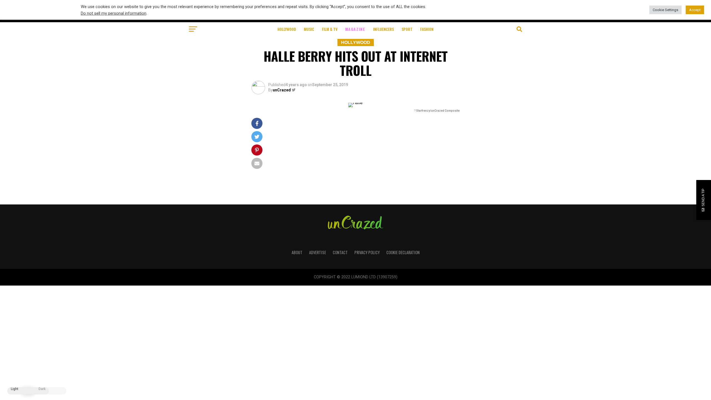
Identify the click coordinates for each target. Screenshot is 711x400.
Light (14, 389)
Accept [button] (695, 10)
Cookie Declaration (403, 252)
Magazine (355, 29)
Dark (42, 389)
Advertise (317, 252)
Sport (407, 29)
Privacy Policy (367, 252)
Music (309, 29)
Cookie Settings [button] (665, 10)
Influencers (383, 29)
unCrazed (282, 90)
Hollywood (286, 29)
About (297, 252)
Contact (340, 252)
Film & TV (329, 29)
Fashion (427, 29)
